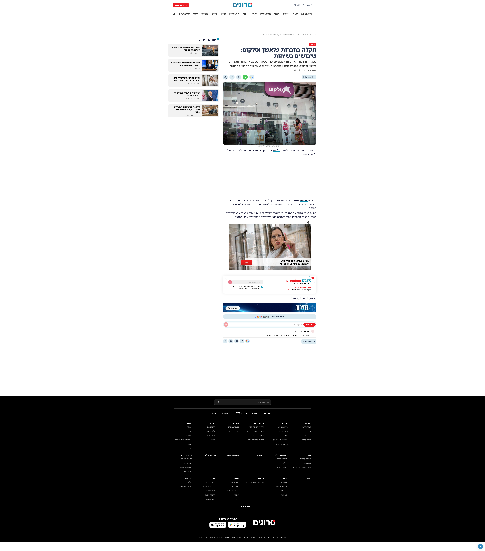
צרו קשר (271, 537)
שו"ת (213, 440)
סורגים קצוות (234, 431)
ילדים (237, 499)
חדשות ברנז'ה (258, 435)
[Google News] (247, 341)
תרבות (276, 14)
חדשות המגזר (306, 14)
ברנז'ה (285, 435)
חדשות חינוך (187, 471)
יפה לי (236, 495)
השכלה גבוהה (187, 463)
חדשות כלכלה (282, 467)
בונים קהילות (282, 459)
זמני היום (261, 537)
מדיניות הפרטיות (238, 537)
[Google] (251, 77)
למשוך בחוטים (233, 427)
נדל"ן (285, 463)
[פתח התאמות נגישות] (480, 546)
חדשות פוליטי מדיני (280, 444)
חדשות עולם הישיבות (256, 440)
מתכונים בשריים (209, 482)
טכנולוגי (204, 14)
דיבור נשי (308, 435)
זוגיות (309, 431)
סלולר (189, 482)
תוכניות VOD (241, 413)
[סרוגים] (264, 522)
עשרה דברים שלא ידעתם (254, 482)
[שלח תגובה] (226, 324)
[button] (308, 222)
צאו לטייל (283, 490)
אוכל (245, 14)
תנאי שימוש (251, 537)
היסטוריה (284, 482)
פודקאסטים (227, 413)
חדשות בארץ (283, 427)
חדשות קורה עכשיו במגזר (254, 431)
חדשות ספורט (305, 459)
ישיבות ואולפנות (186, 467)
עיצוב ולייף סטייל (232, 490)
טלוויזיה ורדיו (265, 14)
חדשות (295, 14)
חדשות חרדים (184, 14)
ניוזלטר (215, 413)
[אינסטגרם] (236, 341)
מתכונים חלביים (209, 486)
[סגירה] (226, 279)
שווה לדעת (235, 486)
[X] (238, 77)
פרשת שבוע (211, 435)
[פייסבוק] (225, 341)
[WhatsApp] (245, 77)
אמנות (189, 444)
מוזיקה (188, 435)
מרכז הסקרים (267, 413)
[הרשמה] (230, 282)
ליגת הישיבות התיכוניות (302, 467)
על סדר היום (210, 431)
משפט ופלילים (282, 431)
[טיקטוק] (242, 341)
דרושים (254, 413)
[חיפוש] (174, 14)
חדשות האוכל (210, 495)
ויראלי (254, 14)
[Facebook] (232, 77)
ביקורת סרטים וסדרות (183, 440)
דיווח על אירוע (181, 5)
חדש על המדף (233, 482)
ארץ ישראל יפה (281, 486)
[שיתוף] (225, 77)
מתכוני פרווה (210, 490)
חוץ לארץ (284, 495)
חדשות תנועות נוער (256, 427)
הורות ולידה (306, 427)
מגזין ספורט (306, 463)
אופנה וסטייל (306, 440)
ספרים (189, 431)
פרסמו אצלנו (281, 537)
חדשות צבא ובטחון (280, 440)
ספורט (223, 14)
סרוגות (286, 14)
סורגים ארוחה (210, 499)
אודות (227, 537)
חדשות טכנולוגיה (185, 486)
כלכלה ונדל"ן (234, 14)
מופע (189, 448)
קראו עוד (247, 262)
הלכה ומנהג (211, 427)
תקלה (288, 213)
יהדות (195, 14)
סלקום (276, 150)
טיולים (214, 14)
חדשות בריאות (186, 459)
